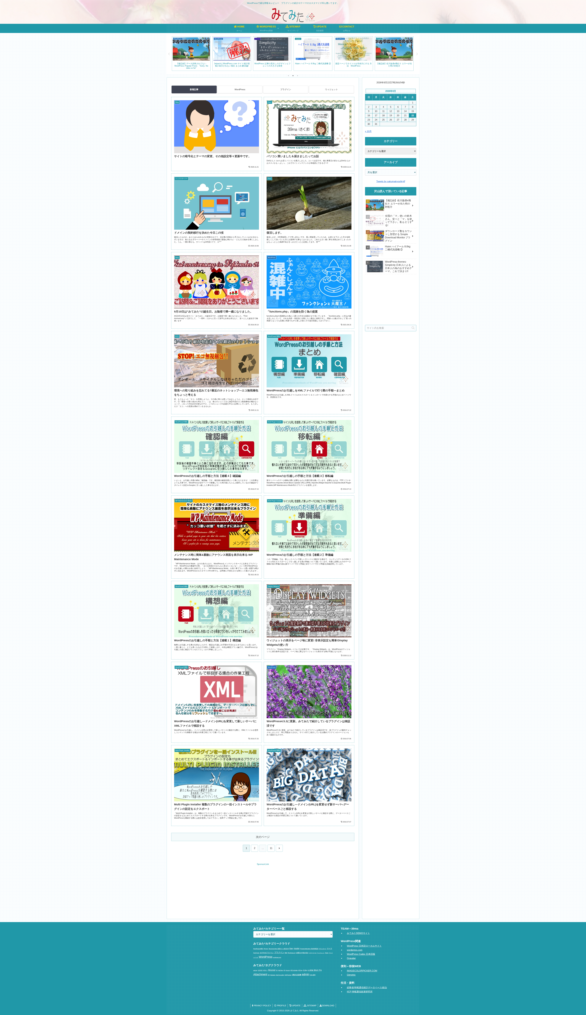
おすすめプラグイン (267, 953)
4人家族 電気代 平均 (315, 970)
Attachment (260, 974)
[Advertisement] (262, 888)
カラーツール (313, 953)
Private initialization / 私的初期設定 (309, 948)
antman (255, 970)
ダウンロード (322, 948)
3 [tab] (297, 75)
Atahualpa (272, 975)
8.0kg (305, 970)
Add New (280, 970)
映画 (286, 953)
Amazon (288, 970)
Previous (168, 54)
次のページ (263, 836)
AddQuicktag (288, 975)
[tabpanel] (191, 53)
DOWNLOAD (328, 1005)
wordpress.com (277, 957)
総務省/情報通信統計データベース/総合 (367, 987)
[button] (413, 328)
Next (417, 54)
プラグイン (285, 89)
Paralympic (256, 953)
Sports (326, 953)
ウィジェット (331, 89)
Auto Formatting (280, 975)
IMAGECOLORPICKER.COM (362, 970)
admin (305, 974)
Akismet (271, 970)
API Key (300, 970)
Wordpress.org (292, 953)
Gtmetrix (351, 974)
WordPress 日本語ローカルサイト (364, 946)
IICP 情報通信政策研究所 (360, 991)
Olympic (266, 948)
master (297, 948)
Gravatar (351, 958)
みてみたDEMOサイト (358, 933)
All (284, 970)
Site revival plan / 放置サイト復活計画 (279, 948)
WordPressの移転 (258, 948)
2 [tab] (293, 75)
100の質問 (312, 975)
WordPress (240, 89)
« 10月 (368, 131)
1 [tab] (288, 75)
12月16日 (260, 970)
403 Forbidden (294, 970)
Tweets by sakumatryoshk (389, 181)
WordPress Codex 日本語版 (361, 954)
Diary (291, 948)
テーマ (329, 948)
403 (269, 975)
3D (277, 970)
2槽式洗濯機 (296, 975)
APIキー (265, 970)
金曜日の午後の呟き (302, 953)
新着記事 (194, 89)
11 (271, 848)
